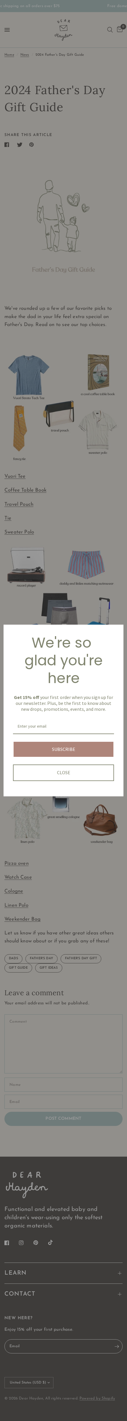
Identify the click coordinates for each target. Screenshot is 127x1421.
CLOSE (63, 772)
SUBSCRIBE (63, 749)
